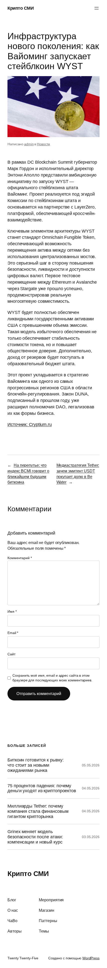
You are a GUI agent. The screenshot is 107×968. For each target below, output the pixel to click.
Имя (12, 611)
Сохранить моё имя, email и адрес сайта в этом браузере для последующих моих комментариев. (52, 677)
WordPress (91, 958)
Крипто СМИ (20, 8)
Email (12, 633)
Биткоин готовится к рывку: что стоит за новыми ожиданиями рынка (35, 765)
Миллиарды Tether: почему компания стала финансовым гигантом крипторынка (37, 811)
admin (29, 144)
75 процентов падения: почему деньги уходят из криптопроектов (41, 788)
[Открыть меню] (97, 8)
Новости (43, 144)
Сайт (11, 654)
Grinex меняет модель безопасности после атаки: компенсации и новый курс (35, 836)
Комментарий (19, 558)
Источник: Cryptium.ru (29, 424)
